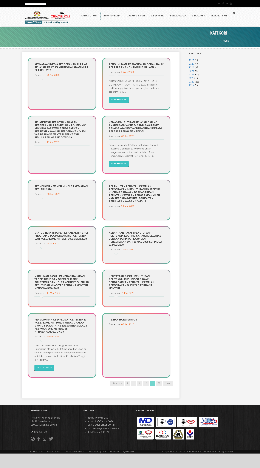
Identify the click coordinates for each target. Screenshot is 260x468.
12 (159, 383)
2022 (191, 74)
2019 (191, 85)
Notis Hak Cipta (35, 451)
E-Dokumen (198, 16)
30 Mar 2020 (53, 194)
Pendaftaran (178, 16)
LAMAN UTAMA (89, 16)
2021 (191, 78)
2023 (191, 71)
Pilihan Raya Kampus (123, 319)
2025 (191, 63)
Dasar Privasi (54, 451)
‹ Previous (117, 383)
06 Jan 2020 (127, 324)
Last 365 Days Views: (99, 428)
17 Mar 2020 (127, 293)
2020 (191, 81)
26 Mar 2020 (53, 243)
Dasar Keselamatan (75, 451)
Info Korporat (113, 16)
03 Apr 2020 (127, 136)
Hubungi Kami (219, 16)
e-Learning (157, 16)
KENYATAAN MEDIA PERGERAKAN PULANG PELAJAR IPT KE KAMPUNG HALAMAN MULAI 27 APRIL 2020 (61, 67)
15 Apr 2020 (53, 142)
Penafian (94, 451)
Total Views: (94, 432)
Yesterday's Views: (98, 421)
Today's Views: (95, 417)
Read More (117, 100)
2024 (191, 67)
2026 (191, 60)
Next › (168, 383)
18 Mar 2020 (53, 293)
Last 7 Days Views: (98, 425)
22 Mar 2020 (127, 249)
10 (146, 383)
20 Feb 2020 (53, 336)
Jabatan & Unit (136, 16)
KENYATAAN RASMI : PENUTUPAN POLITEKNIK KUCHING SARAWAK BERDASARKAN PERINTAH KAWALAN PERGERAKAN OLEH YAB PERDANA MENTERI (132, 282)
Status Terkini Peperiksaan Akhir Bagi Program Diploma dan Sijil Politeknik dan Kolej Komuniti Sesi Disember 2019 (61, 236)
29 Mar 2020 (128, 206)
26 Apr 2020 (53, 75)
